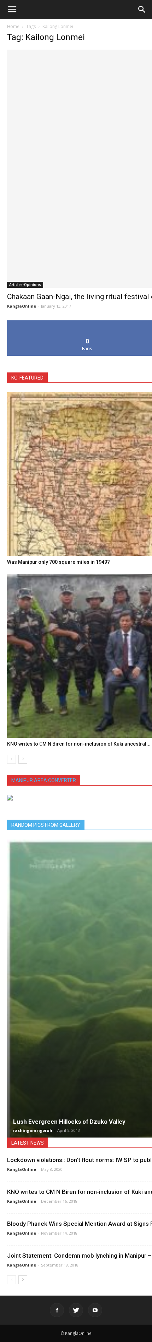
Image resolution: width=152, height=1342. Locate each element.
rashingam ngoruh (32, 1130)
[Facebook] (57, 1310)
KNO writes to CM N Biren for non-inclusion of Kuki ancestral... (79, 744)
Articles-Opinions (25, 284)
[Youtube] (95, 1310)
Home (13, 26)
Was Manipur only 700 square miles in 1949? (58, 562)
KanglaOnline (21, 306)
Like (87, 323)
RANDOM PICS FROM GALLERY (45, 825)
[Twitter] (76, 1310)
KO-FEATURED (27, 378)
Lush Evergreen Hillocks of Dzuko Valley (69, 1121)
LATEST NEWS (27, 1143)
